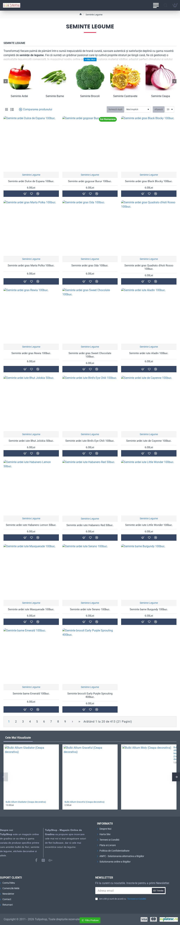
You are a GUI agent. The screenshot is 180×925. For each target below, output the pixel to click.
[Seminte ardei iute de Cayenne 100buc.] (148, 403)
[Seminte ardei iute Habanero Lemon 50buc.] (31, 488)
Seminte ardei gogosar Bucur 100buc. (90, 181)
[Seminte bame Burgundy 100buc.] (148, 572)
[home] (80, 14)
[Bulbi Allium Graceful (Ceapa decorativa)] (90, 772)
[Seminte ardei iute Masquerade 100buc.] (31, 572)
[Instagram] (43, 860)
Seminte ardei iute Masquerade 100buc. (31, 609)
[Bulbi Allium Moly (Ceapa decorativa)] (146, 770)
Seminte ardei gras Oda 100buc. (89, 265)
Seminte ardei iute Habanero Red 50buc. (89, 525)
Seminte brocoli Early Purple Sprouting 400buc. (89, 695)
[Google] (50, 860)
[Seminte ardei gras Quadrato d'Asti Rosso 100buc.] (148, 228)
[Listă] (12, 109)
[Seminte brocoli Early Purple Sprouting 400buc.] (90, 656)
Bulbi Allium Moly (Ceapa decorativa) (173, 753)
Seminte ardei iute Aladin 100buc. (148, 353)
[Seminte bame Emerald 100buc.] (31, 656)
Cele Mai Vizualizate (18, 737)
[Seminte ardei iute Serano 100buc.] (90, 572)
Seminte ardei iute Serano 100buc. (90, 609)
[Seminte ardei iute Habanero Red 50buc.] (90, 488)
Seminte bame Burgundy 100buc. (149, 609)
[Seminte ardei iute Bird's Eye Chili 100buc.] (90, 403)
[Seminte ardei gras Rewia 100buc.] (31, 316)
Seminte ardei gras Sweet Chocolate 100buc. (90, 355)
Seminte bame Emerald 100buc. (31, 693)
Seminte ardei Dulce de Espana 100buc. (31, 181)
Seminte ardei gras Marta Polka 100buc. (31, 265)
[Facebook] (36, 860)
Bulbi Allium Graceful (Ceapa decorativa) (85, 802)
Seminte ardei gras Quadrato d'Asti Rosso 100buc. (148, 267)
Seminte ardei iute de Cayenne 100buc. (149, 440)
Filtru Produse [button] (92, 920)
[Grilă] (6, 109)
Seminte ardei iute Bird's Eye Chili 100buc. (89, 440)
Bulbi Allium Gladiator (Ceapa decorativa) (26, 802)
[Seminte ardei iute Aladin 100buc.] (148, 316)
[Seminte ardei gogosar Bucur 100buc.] (90, 144)
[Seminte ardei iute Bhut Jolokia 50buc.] (31, 403)
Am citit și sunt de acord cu (122, 898)
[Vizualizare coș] (175, 5)
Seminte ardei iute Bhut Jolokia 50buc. (31, 440)
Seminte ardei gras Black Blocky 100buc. (149, 181)
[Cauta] (165, 5)
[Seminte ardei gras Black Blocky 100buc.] (148, 144)
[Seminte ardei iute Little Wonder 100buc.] (148, 488)
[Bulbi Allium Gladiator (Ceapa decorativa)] (31, 772)
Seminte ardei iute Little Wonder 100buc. (149, 525)
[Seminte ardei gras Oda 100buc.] (90, 228)
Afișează (159, 109)
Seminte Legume (31, 174)
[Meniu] (156, 5)
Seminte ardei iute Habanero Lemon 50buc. (31, 525)
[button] (24, 193)
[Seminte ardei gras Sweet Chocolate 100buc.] (90, 316)
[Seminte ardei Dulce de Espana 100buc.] (31, 144)
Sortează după (115, 109)
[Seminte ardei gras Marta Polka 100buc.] (31, 228)
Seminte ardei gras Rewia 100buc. (31, 353)
